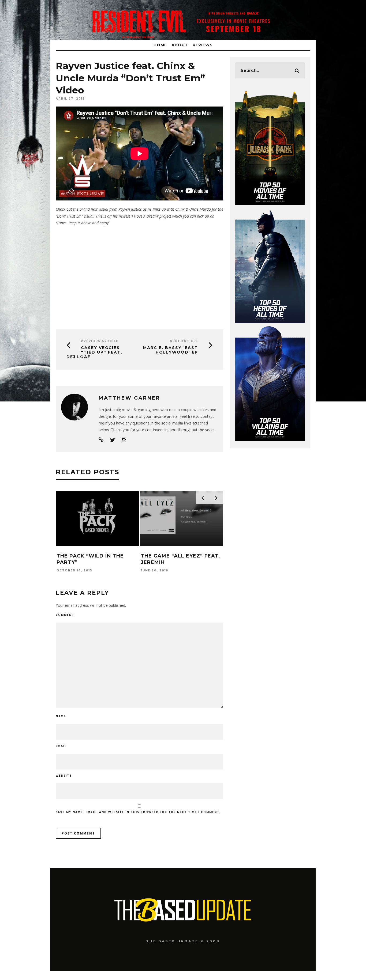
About (179, 45)
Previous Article (99, 341)
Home (160, 45)
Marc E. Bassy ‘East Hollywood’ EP (170, 350)
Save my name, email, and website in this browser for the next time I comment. (138, 812)
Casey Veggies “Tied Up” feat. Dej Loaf (94, 352)
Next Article (184, 341)
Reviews (203, 45)
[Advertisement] (139, 275)
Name (61, 716)
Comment (65, 615)
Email (61, 746)
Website (64, 775)
